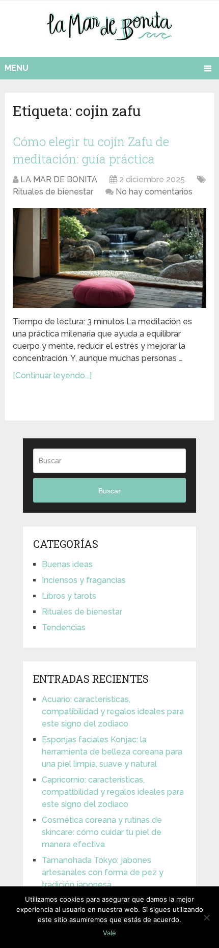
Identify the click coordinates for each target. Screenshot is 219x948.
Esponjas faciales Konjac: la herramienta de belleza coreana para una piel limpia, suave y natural (112, 752)
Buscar (109, 491)
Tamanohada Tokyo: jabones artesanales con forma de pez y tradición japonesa (102, 872)
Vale (109, 933)
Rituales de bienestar (53, 192)
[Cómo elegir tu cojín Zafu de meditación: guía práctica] (109, 258)
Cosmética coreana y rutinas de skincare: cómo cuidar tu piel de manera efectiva (102, 832)
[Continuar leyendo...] (52, 375)
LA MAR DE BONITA (58, 179)
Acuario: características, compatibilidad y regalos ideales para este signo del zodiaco (113, 711)
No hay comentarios (154, 192)
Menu (17, 68)
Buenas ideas (67, 564)
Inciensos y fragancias (84, 580)
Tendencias (64, 627)
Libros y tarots (69, 596)
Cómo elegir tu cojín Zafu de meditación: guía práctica (91, 150)
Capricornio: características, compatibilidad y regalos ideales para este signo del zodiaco (113, 792)
